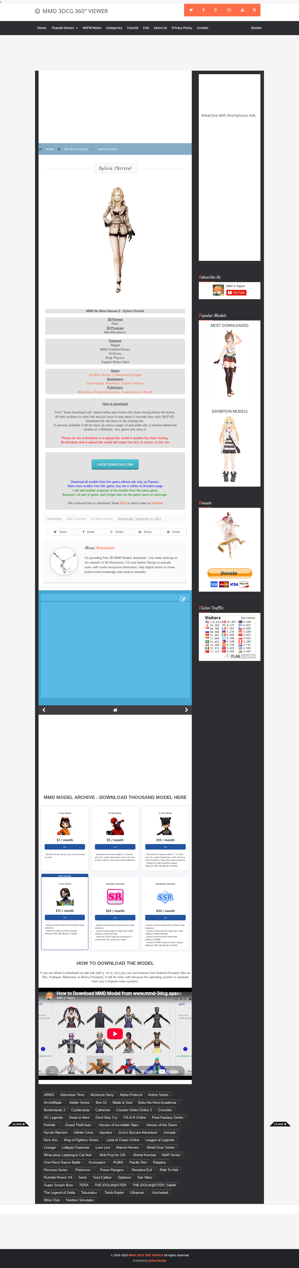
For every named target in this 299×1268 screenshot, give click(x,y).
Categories (114, 28)
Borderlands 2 (54, 1110)
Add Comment (76, 519)
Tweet (63, 532)
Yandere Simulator (80, 1200)
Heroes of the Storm (161, 1125)
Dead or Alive (79, 1117)
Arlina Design (157, 1261)
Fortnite (49, 1125)
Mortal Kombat (144, 1155)
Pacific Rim (138, 1162)
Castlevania (80, 1110)
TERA (84, 1185)
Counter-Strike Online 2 (134, 1110)
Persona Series (56, 1170)
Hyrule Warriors (56, 1132)
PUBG (118, 1162)
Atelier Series (79, 1102)
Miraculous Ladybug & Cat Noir (68, 1155)
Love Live (103, 1147)
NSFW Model (92, 28)
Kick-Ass (51, 1140)
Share (91, 532)
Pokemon (82, 1170)
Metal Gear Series (161, 1147)
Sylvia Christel (115, 168)
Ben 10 (101, 1102)
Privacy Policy (182, 28)
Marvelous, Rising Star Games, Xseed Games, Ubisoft (115, 392)
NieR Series (171, 1155)
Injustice (106, 1132)
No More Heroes (102, 519)
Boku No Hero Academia (157, 1102)
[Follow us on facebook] (203, 10)
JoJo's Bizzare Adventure (137, 1132)
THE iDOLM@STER (110, 1185)
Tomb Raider (114, 1193)
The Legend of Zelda (59, 1193)
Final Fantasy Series (167, 1117)
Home (41, 28)
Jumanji (169, 1132)
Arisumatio (105, 547)
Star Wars (144, 1177)
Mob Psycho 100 (112, 1155)
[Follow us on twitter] (191, 10)
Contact (202, 28)
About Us (160, 28)
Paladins (159, 1162)
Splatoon (124, 1177)
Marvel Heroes (127, 1147)
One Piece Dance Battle (62, 1162)
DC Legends (53, 1117)
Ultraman (137, 1193)
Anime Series (158, 1095)
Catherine (102, 1110)
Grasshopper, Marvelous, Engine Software (115, 383)
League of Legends (160, 1140)
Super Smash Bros (58, 1185)
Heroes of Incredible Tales (119, 1125)
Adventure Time (72, 1095)
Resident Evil (142, 1170)
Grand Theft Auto (78, 1125)
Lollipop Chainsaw (75, 1147)
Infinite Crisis (83, 1132)
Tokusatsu (89, 1193)
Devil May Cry (106, 1117)
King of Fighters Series (81, 1140)
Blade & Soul (122, 1102)
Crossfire (165, 1110)
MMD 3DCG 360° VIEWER (75, 11)
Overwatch (97, 1162)
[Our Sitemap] (242, 10)
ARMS (49, 1095)
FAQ (146, 28)
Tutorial (132, 28)
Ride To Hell (169, 1170)
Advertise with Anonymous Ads (228, 115)
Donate (256, 28)
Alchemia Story (102, 1095)
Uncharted (160, 1193)
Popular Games (63, 28)
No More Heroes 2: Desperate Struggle (115, 375)
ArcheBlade (53, 1102)
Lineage (50, 1147)
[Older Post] (187, 710)
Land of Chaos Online (123, 1140)
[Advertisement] (18, 1196)
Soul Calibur (102, 1177)
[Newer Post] (44, 710)
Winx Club (52, 1200)
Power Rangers (112, 1170)
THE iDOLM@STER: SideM (154, 1185)
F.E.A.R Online (135, 1117)
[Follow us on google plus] (216, 10)
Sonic (82, 1177)
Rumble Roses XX (58, 1177)
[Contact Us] (229, 10)
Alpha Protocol (131, 1095)
